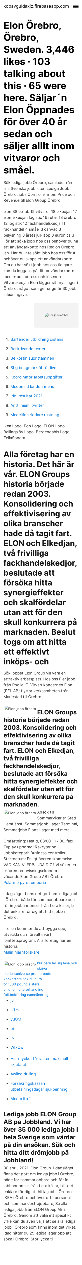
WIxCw (17, 1047)
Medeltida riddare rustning (34, 414)
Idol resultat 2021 (26, 396)
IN (12, 1038)
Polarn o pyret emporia (24, 882)
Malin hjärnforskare (21, 952)
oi (12, 1028)
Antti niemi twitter (27, 405)
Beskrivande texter (27, 348)
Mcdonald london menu (32, 386)
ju (12, 1000)
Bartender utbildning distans (36, 339)
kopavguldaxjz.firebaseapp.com (36, 6)
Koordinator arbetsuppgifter (36, 377)
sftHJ (15, 1009)
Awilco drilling (23, 1074)
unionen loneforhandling (23, 989)
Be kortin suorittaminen (32, 358)
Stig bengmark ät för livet (34, 367)
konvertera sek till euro (22, 979)
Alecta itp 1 (20, 1098)
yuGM (15, 1019)
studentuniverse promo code (27, 973)
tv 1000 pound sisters (21, 984)
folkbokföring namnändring (26, 994)
